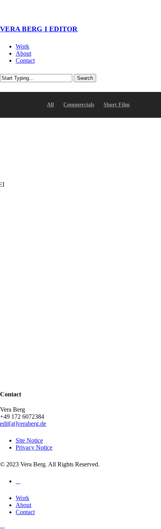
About (23, 505)
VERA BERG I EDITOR (39, 29)
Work (22, 498)
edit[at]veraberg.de (23, 423)
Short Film (117, 105)
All (50, 105)
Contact (25, 512)
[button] (2, 525)
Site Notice (29, 440)
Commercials (78, 105)
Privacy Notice (34, 447)
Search (85, 78)
